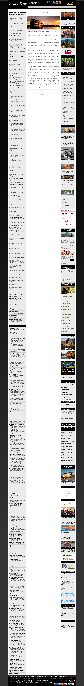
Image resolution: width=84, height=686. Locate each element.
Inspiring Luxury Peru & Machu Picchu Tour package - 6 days (17, 58)
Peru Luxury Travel (17, 12)
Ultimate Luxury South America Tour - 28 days (17, 121)
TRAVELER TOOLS (68, 487)
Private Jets (49, 6)
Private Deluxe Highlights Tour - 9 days (17, 73)
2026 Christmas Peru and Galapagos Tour (67, 98)
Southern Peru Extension (68, 427)
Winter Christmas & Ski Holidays (68, 119)
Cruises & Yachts (56, 6)
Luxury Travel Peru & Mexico (67, 329)
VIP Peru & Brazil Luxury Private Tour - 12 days (17, 24)
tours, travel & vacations (66, 432)
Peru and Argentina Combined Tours (67, 135)
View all (71, 85)
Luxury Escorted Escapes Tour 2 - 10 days (16, 221)
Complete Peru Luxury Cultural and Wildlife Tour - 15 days (16, 104)
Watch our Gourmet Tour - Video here (68, 421)
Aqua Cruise (64, 202)
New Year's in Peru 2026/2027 (67, 104)
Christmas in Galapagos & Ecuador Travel (67, 77)
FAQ (68, 497)
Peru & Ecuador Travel (66, 538)
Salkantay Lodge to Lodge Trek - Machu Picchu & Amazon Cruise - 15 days (17, 108)
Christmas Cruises (65, 121)
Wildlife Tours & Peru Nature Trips (68, 136)
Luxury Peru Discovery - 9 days (15, 71)
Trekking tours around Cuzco (67, 139)
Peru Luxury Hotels (68, 406)
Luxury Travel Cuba (65, 331)
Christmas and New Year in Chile (68, 94)
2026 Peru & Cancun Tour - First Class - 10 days (17, 239)
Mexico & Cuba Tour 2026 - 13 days (16, 258)
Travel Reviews (64, 678)
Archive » (63, 276)
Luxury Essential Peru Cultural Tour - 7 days (17, 70)
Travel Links (42, 678)
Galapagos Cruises (65, 199)
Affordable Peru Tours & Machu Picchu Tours (67, 144)
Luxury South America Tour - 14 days (16, 101)
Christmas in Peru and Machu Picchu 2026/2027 (67, 85)
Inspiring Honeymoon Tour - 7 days (16, 146)
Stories (73, 6)
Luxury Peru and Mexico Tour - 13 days (17, 257)
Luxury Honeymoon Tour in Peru (16, 143)
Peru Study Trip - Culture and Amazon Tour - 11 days (17, 90)
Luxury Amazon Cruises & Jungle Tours (17, 274)
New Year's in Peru (14, 195)
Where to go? (68, 491)
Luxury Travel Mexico (66, 317)
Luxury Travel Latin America (68, 287)
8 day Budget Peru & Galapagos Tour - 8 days (17, 236)
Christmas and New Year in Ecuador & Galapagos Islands (67, 92)
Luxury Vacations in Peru (68, 180)
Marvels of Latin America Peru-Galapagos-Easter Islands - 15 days (16, 261)
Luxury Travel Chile (65, 306)
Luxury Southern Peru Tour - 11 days (16, 83)
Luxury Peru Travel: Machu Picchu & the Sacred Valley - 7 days (17, 62)
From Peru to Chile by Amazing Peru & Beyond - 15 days (17, 263)
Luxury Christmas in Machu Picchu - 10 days (18, 190)
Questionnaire (33, 678)
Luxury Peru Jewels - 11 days (15, 87)
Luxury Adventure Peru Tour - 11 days (16, 134)
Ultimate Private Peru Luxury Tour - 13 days (17, 97)
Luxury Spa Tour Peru (14, 166)
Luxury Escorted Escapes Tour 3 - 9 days (17, 222)
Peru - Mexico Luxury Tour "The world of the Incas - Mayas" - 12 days (17, 255)
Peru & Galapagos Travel (66, 537)
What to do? (68, 493)
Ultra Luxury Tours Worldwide (15, 33)
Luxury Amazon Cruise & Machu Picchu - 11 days (17, 42)
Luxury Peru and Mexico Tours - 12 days (17, 253)
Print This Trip (56, 31)
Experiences (63, 6)
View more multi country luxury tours (16, 272)
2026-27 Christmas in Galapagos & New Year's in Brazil (68, 82)
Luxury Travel (43, 6)
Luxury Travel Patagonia (66, 314)
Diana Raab (68, 586)
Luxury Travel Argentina (66, 303)
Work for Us (55, 676)
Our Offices (28, 678)
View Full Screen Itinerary (34, 31)
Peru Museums (68, 374)
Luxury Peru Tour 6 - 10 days (15, 282)
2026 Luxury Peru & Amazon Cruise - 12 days (17, 92)
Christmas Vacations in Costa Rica (67, 89)
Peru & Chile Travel (65, 532)
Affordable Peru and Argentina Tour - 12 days (17, 246)
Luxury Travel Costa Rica (66, 320)
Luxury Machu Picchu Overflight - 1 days (17, 207)
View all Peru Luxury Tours (15, 292)
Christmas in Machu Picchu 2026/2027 (68, 73)
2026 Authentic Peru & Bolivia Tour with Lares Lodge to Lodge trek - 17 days (17, 141)
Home (11, 676)
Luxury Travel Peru (65, 301)
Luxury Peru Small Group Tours (16, 217)
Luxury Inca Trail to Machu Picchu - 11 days (17, 136)
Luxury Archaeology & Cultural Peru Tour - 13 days (17, 100)
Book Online (71, 676)
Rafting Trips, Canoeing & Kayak (68, 142)
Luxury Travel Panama (66, 323)
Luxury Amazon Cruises (14, 35)
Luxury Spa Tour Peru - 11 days (15, 168)
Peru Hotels (68, 404)
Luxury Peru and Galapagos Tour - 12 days (17, 249)
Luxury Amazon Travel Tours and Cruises (16, 54)
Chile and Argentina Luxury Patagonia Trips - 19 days (17, 268)
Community (72, 678)
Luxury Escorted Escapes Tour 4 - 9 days (17, 224)
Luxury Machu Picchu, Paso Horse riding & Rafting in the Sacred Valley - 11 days (17, 130)
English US (17, 676)
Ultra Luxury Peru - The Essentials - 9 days (16, 19)
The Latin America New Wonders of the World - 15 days (17, 266)
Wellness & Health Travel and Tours (68, 19)
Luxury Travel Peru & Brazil (67, 325)
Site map (38, 678)
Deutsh (39, 676)
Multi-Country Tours (65, 531)
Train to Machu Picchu (68, 361)
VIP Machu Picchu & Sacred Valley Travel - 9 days (16, 78)
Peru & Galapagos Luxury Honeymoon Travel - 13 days (17, 156)
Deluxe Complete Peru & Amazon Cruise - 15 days (17, 52)
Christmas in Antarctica (66, 116)
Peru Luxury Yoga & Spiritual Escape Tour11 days (16, 175)
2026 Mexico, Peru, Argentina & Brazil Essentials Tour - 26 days (17, 271)
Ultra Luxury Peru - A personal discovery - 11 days (17, 21)
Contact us (17, 678)
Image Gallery (53, 678)
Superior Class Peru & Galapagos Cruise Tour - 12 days (16, 95)
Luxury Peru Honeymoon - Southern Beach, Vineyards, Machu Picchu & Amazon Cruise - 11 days (16, 45)
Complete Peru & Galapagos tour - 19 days (17, 113)
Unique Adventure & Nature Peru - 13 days (16, 139)
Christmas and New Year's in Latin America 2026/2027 (67, 112)
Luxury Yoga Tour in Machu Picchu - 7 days (17, 65)
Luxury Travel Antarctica (66, 322)
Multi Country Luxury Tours (15, 234)
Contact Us (30, 6)
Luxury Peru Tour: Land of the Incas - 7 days (17, 67)
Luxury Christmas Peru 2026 (16, 186)
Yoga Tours (12, 170)
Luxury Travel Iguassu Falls (67, 315)
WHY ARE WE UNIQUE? (68, 55)
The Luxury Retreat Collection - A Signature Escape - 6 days (16, 16)
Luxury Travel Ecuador (66, 311)
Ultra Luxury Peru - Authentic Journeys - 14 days (17, 26)
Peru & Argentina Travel (66, 536)
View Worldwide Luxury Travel (17, 299)
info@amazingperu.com (35, 3)
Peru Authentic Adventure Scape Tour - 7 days (17, 125)
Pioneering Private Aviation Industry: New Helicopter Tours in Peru (68, 613)
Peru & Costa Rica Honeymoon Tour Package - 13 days (16, 159)
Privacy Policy (49, 676)
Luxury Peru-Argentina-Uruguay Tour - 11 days (17, 244)
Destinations (36, 6)
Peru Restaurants (68, 371)
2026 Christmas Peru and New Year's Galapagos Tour (67, 100)
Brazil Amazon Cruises (66, 205)
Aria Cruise (64, 203)
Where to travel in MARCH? (68, 489)
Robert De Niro (67, 579)
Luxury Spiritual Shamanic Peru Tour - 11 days (17, 213)
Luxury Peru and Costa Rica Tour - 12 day (17, 251)
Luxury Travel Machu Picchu (67, 312)
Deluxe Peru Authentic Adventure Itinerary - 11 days (16, 133)
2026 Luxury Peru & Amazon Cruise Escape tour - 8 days (16, 37)
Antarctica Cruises (65, 207)
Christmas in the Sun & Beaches (68, 118)
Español (28, 676)
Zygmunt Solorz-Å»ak (67, 582)
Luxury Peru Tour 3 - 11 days (15, 284)
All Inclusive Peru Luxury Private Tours (17, 56)
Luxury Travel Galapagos (66, 309)
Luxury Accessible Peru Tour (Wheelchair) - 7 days (15, 209)
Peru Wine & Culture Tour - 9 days (16, 211)
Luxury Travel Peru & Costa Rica (68, 328)
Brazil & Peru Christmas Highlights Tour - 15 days (66, 115)
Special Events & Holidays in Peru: (16, 184)
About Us (69, 6)
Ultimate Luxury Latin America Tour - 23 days (17, 118)
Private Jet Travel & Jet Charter (15, 32)
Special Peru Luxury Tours (15, 206)
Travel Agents (58, 678)
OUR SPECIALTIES (17, 326)
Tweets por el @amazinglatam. (66, 359)
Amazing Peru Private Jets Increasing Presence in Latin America (67, 617)
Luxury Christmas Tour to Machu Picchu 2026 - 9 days (17, 281)
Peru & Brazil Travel (65, 533)
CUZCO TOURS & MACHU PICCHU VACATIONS (68, 284)
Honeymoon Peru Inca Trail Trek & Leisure (16, 164)
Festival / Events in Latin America (68, 402)
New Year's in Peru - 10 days (16, 199)
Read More (72, 245)
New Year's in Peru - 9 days (15, 198)
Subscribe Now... (71, 280)
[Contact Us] (29, 3)
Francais (44, 676)
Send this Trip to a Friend (46, 31)
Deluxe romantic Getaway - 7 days (16, 148)
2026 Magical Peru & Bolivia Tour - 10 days (17, 241)
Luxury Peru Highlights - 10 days (16, 79)
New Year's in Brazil (66, 105)
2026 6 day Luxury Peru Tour (15, 60)
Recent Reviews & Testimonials (68, 230)
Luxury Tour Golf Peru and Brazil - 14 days (16, 232)
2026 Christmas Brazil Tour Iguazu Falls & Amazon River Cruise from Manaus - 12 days (17, 48)
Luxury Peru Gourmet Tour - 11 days (16, 215)
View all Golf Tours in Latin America (16, 296)
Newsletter (67, 279)
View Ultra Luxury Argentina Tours (16, 30)
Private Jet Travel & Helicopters (68, 467)
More (73, 275)
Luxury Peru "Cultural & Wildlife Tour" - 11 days (17, 86)
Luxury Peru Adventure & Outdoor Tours (17, 123)
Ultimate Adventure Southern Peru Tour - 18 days (17, 111)
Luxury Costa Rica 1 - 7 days (15, 277)
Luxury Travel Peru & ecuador (67, 326)
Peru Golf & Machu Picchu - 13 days (16, 230)
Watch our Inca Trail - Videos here (67, 418)
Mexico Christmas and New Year (68, 102)
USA (49, 2)
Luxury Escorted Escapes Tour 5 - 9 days (17, 225)
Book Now (68, 53)
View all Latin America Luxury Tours (16, 294)
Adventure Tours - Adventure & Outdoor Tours (67, 138)
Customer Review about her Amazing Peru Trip (67, 625)
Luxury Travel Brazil (65, 304)
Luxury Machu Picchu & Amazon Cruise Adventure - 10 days (17, 40)
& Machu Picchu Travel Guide (68, 382)
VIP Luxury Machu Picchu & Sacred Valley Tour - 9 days (16, 75)
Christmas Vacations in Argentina (68, 95)
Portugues (34, 676)
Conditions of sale (22, 678)
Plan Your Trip (68, 495)
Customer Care (65, 676)
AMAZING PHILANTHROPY (68, 515)
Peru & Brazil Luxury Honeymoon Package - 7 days (16, 150)
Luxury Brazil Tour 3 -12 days (15, 285)
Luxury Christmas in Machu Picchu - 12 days (18, 193)
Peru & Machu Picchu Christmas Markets (68, 627)
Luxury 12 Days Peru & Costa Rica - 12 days (17, 288)
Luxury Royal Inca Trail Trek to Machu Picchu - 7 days (17, 128)
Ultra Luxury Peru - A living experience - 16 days (17, 29)
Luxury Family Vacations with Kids (16, 178)
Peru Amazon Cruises (66, 200)
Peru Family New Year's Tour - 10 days (17, 182)
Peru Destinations (68, 369)
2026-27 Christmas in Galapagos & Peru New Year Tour (68, 79)
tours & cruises (66, 433)
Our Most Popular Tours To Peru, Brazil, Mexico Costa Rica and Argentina (68, 171)
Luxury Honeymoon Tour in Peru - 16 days (16, 161)
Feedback (60, 676)
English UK (23, 676)
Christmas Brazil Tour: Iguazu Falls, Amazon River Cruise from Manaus (68, 108)
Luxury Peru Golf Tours (14, 227)
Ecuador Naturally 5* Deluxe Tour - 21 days (17, 290)
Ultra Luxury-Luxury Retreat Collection (17, 14)
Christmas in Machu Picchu (67, 622)
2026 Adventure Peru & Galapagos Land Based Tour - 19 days (17, 116)
